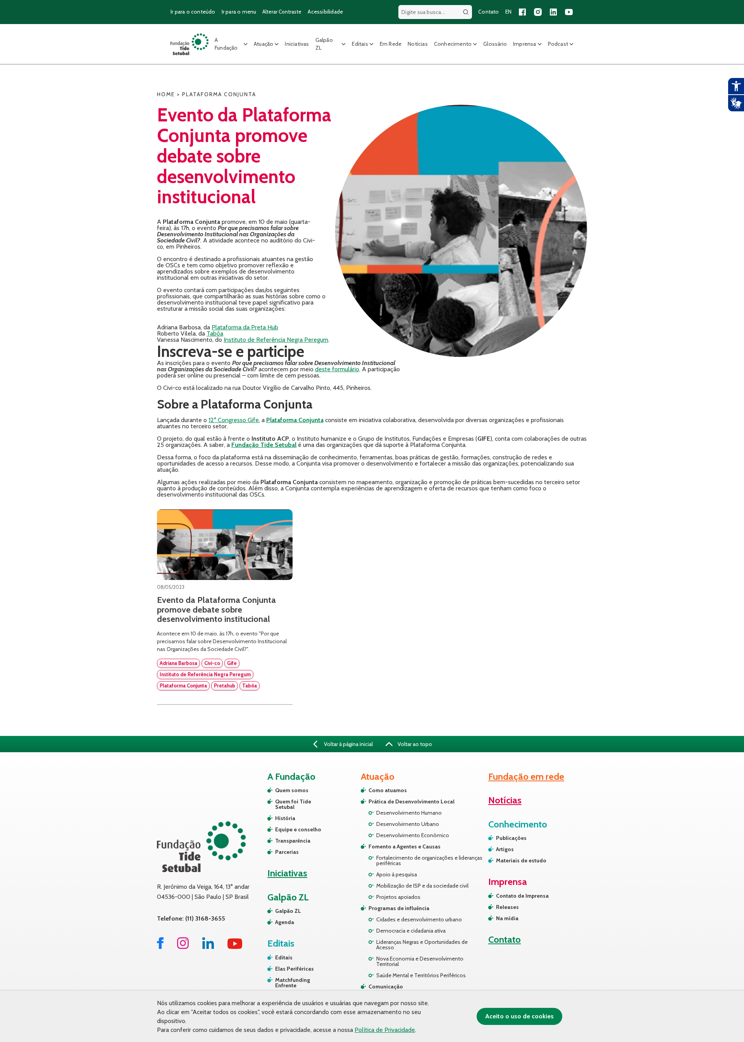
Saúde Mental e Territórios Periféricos (421, 975)
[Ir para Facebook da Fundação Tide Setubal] (160, 946)
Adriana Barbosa (178, 663)
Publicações (511, 838)
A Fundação (226, 43)
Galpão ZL (324, 43)
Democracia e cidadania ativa (411, 930)
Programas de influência (399, 908)
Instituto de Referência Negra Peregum (276, 339)
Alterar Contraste (281, 12)
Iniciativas (297, 43)
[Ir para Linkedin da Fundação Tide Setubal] (208, 946)
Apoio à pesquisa (396, 874)
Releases (507, 907)
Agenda (284, 922)
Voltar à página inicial (348, 744)
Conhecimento (453, 43)
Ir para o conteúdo (192, 11)
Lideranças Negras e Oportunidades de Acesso (422, 944)
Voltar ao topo (414, 744)
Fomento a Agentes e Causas (405, 846)
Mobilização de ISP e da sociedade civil (422, 885)
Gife (232, 663)
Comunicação (386, 986)
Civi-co (212, 663)
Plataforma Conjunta (183, 685)
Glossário (495, 43)
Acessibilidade (325, 11)
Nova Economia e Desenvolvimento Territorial (419, 961)
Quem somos (291, 790)
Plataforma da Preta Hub (245, 327)
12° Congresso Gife (233, 420)
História (285, 818)
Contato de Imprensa (522, 895)
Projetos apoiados (398, 897)
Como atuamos (388, 790)
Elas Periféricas (294, 968)
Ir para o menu (239, 11)
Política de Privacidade (385, 1029)
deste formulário (337, 369)
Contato (488, 11)
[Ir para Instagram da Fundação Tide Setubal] (183, 946)
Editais (360, 43)
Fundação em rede (526, 776)
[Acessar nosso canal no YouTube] (569, 12)
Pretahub (224, 685)
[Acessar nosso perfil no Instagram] (537, 12)
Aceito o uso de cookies (519, 1016)
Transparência (292, 840)
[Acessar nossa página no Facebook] (522, 12)
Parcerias (287, 852)
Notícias (418, 43)
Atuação (263, 43)
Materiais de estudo (521, 860)
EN (508, 11)
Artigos (505, 849)
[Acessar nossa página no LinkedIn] (553, 12)
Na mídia (507, 918)
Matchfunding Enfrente (292, 982)
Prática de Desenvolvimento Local (412, 801)
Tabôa (215, 333)
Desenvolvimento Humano (409, 812)
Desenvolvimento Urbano (407, 824)
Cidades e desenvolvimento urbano (419, 919)
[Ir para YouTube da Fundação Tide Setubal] (235, 946)
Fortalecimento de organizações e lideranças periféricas (429, 860)
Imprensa (524, 43)
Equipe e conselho (298, 829)
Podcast (558, 43)
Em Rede (390, 43)
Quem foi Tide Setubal (293, 804)
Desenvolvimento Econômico (412, 835)
